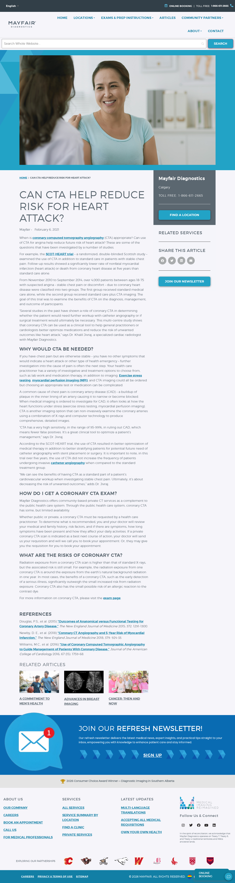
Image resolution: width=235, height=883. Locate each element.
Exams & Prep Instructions (126, 18)
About (194, 31)
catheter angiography (68, 463)
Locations (83, 18)
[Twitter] (191, 825)
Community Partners (201, 18)
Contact (216, 31)
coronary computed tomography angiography (68, 238)
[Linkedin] (214, 825)
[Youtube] (206, 825)
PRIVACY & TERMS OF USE (55, 876)
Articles (167, 18)
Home (62, 18)
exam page (112, 598)
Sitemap (82, 876)
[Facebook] (198, 825)
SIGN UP (152, 755)
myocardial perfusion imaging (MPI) (60, 380)
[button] (162, 260)
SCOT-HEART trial (59, 254)
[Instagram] (183, 825)
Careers (27, 876)
